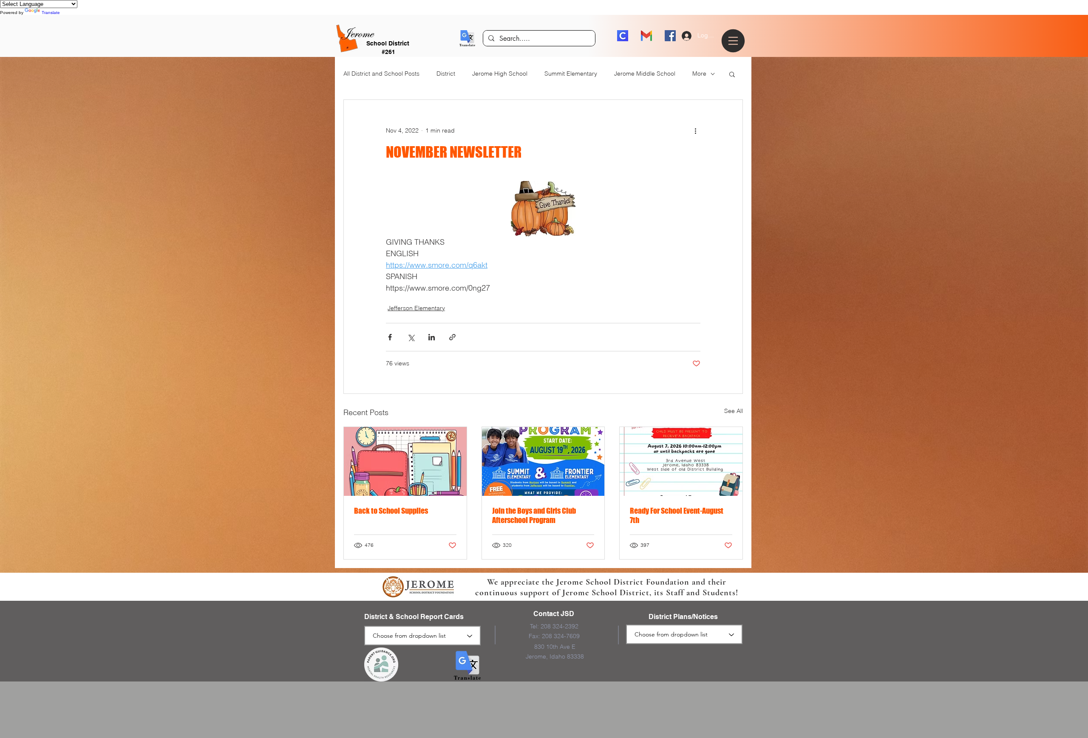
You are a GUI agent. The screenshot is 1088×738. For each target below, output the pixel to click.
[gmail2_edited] (646, 35)
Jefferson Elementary (416, 308)
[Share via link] (452, 337)
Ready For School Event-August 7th (676, 515)
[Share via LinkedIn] (432, 337)
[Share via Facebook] (390, 337)
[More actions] (695, 130)
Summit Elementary (570, 73)
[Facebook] (670, 35)
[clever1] (622, 35)
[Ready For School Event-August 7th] (681, 461)
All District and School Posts (381, 73)
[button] (467, 38)
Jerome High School (499, 73)
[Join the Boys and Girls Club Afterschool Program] (543, 461)
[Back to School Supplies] (405, 461)
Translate (51, 12)
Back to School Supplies (391, 510)
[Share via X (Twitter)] (411, 337)
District (445, 73)
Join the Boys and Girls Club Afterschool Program (534, 515)
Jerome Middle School (644, 73)
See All (733, 411)
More (699, 73)
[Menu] (734, 41)
